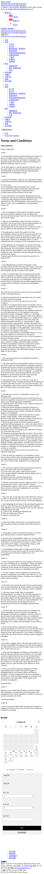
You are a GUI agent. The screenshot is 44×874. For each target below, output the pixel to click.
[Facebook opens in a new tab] (1, 862)
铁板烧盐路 (13, 66)
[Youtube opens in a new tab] (4, 862)
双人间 (11, 46)
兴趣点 (7, 74)
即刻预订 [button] (4, 29)
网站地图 (12, 858)
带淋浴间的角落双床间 (17, 53)
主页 (6, 40)
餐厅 (6, 64)
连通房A (12, 59)
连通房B (12, 61)
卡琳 (10, 70)
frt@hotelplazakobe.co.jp (25, 9)
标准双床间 (13, 51)
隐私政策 (12, 854)
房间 (6, 42)
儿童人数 (6, 804)
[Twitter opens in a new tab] (2, 862)
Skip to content (6, 2)
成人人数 (6, 793)
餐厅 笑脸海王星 (15, 68)
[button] (8, 13)
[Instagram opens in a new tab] (6, 862)
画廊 (6, 79)
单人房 (11, 44)
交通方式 (8, 77)
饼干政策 (12, 851)
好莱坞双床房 (14, 55)
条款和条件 (13, 856)
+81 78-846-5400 (10, 9)
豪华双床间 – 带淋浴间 (17, 49)
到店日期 (6, 775)
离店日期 (6, 783)
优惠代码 (6, 816)
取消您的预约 (22, 832)
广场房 (11, 57)
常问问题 (8, 81)
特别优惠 (8, 72)
